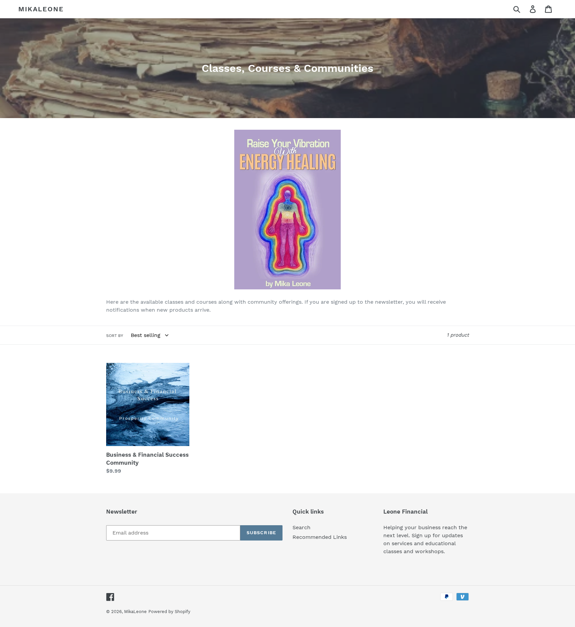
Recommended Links (319, 537)
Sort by (114, 335)
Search (301, 527)
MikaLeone (41, 9)
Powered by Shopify (169, 611)
